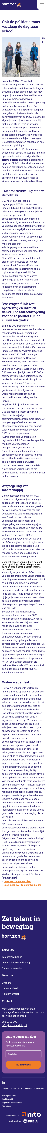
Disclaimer (6, 1106)
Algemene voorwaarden (12, 1103)
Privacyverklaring (9, 1095)
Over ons (6, 982)
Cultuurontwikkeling (12, 968)
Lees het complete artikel (17, 881)
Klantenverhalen (11, 993)
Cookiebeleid (7, 1099)
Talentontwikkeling (12, 956)
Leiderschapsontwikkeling (16, 962)
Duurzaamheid (10, 988)
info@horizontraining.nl (14, 1025)
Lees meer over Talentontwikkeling (22, 885)
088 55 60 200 (9, 1021)
